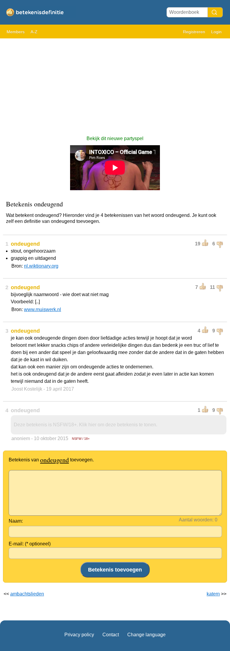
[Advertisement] (115, 84)
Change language (146, 634)
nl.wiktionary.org (41, 265)
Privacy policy (79, 634)
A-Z (34, 31)
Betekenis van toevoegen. (51, 459)
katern (213, 593)
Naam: (16, 521)
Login (216, 31)
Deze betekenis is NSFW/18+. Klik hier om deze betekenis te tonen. (85, 424)
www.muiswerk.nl (42, 309)
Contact (110, 634)
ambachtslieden (27, 593)
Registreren (194, 31)
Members (16, 31)
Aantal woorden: (196, 519)
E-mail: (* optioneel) (30, 543)
